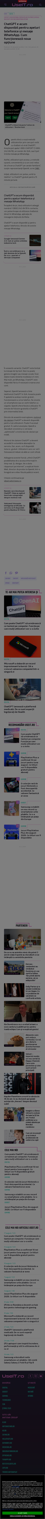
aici (15, 1493)
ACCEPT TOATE (22, 1513)
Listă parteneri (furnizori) (7, 1509)
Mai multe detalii (15, 1486)
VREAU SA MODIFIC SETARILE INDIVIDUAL (22, 1516)
